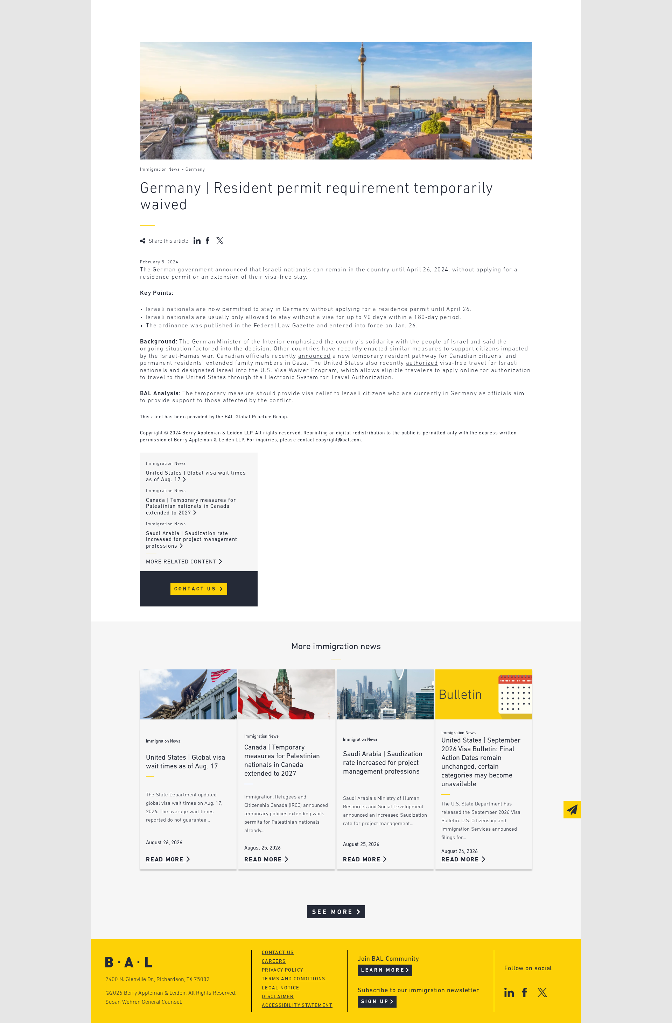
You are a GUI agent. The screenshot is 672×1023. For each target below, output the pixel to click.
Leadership (185, 16)
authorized (422, 363)
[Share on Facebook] (208, 240)
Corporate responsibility (207, 30)
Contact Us (196, 589)
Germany (195, 170)
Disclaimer (278, 997)
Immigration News (160, 170)
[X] (542, 992)
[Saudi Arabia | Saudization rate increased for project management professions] (385, 694)
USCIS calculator (300, 56)
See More (333, 912)
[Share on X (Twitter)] (220, 240)
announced (231, 270)
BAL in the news (193, 43)
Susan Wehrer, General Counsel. (143, 1002)
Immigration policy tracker (317, 30)
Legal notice (281, 988)
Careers (179, 56)
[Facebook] (524, 992)
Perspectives (294, 16)
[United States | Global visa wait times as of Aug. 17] (188, 694)
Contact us (278, 952)
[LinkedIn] (509, 992)
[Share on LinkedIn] (197, 240)
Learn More (383, 970)
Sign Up (375, 1001)
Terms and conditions (294, 979)
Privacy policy (282, 970)
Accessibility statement (297, 1005)
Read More (166, 860)
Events (283, 43)
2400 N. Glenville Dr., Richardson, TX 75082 (157, 979)
